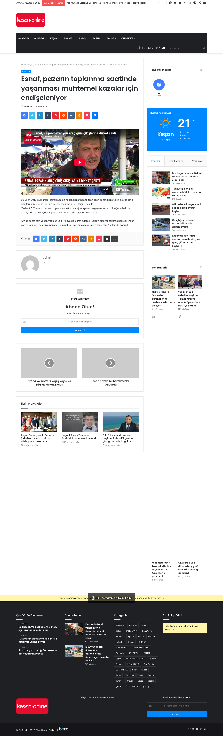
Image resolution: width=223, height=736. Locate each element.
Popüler (155, 161)
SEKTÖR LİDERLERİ (135, 658)
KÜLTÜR (142, 642)
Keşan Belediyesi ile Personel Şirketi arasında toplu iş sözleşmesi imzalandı (38, 438)
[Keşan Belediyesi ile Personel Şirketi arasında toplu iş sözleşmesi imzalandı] (39, 422)
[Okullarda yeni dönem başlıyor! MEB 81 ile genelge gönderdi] (190, 437)
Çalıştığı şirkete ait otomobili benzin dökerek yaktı (183, 223)
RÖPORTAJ (134, 653)
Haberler (39, 64)
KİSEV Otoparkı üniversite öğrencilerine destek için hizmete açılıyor (163, 298)
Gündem (39, 38)
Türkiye (119, 681)
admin (26, 106)
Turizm (151, 675)
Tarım (118, 675)
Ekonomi (120, 636)
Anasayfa (24, 38)
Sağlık (96, 38)
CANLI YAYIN (131, 631)
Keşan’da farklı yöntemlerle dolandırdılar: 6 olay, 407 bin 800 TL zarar (97, 631)
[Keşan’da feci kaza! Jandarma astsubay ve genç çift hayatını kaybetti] (161, 240)
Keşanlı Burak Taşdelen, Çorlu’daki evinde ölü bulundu (79, 436)
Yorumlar (197, 161)
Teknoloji (129, 675)
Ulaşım (130, 681)
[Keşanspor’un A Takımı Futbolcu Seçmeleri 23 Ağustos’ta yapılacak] (163, 437)
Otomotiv (120, 653)
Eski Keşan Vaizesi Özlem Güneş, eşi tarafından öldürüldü (187, 176)
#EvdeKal (120, 625)
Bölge (110, 38)
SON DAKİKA (122, 670)
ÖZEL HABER (132, 686)
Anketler (133, 625)
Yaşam (151, 681)
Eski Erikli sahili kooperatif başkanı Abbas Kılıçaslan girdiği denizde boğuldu (118, 438)
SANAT (147, 653)
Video (140, 681)
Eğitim (131, 636)
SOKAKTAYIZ (133, 664)
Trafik (140, 675)
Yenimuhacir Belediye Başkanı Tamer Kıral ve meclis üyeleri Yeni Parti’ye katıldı (189, 298)
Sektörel (152, 658)
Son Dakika (126, 38)
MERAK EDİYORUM (141, 647)
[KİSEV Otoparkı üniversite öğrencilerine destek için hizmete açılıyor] (163, 282)
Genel (141, 636)
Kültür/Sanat (121, 647)
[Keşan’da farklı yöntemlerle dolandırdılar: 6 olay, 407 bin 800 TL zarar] (74, 629)
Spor (134, 670)
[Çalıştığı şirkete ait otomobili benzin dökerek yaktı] (161, 224)
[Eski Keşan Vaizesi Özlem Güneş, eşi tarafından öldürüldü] (161, 177)
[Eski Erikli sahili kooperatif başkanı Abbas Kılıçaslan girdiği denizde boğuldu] (121, 422)
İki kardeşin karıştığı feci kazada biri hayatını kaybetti (186, 208)
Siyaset (68, 38)
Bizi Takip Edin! (172, 615)
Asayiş (82, 38)
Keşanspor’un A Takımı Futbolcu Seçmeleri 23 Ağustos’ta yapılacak (161, 569)
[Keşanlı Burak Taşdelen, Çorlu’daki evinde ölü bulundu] (80, 422)
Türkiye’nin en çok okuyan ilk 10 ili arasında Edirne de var (186, 192)
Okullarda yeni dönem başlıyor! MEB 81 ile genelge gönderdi (188, 568)
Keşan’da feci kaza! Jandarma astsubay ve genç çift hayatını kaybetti (186, 241)
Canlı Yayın (147, 631)
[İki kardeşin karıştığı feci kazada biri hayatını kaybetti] (161, 209)
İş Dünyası (147, 686)
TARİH (144, 670)
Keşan (53, 38)
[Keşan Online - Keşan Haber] (30, 20)
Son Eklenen (176, 161)
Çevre (118, 686)
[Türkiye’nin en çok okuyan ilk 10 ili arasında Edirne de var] (161, 193)
